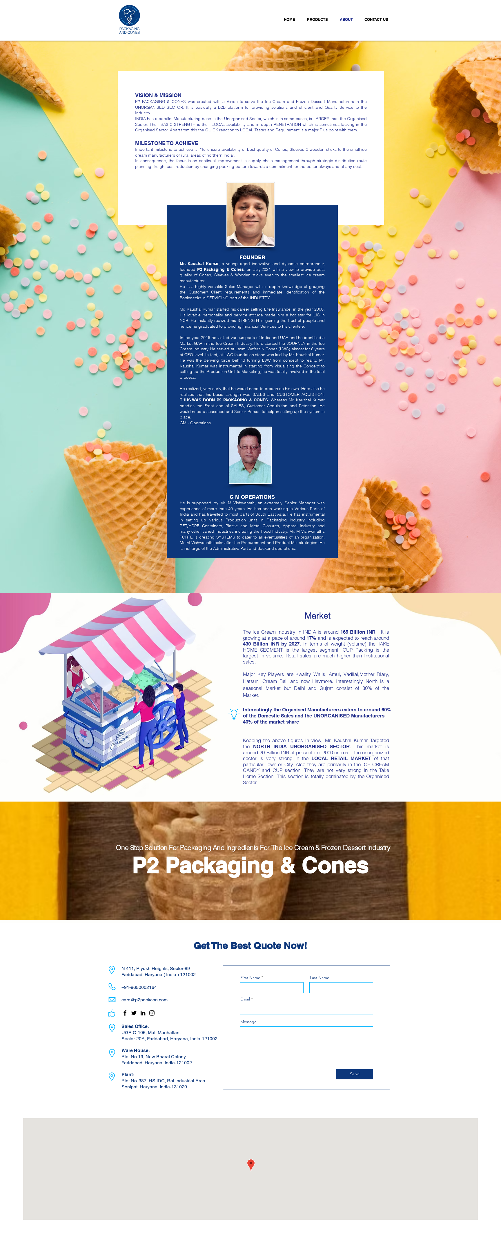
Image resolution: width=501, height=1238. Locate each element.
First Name (250, 978)
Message (248, 1022)
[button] (319, 19)
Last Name (319, 978)
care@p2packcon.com (144, 1000)
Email (245, 999)
